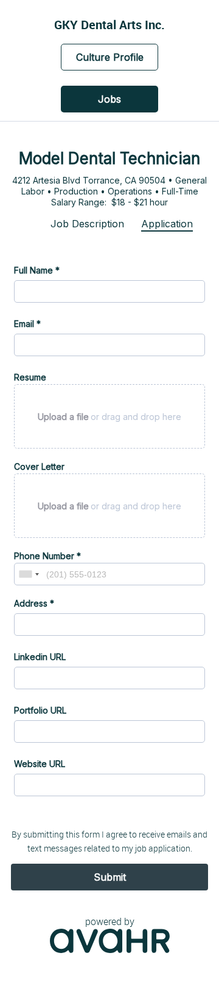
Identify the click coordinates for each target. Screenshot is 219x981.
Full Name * (37, 270)
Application (167, 224)
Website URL (39, 764)
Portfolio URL (40, 710)
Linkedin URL (40, 657)
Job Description (87, 224)
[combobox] (29, 574)
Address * (34, 603)
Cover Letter (39, 466)
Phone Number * (47, 556)
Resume (30, 377)
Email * (27, 323)
